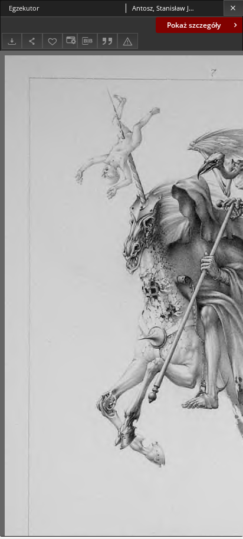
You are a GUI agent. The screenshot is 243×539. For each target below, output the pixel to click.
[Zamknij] (233, 8)
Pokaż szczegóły (194, 25)
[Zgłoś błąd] (127, 41)
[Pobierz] (12, 41)
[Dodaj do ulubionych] (52, 41)
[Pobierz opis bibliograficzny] (87, 41)
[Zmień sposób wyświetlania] (70, 41)
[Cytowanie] (107, 41)
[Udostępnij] (32, 41)
